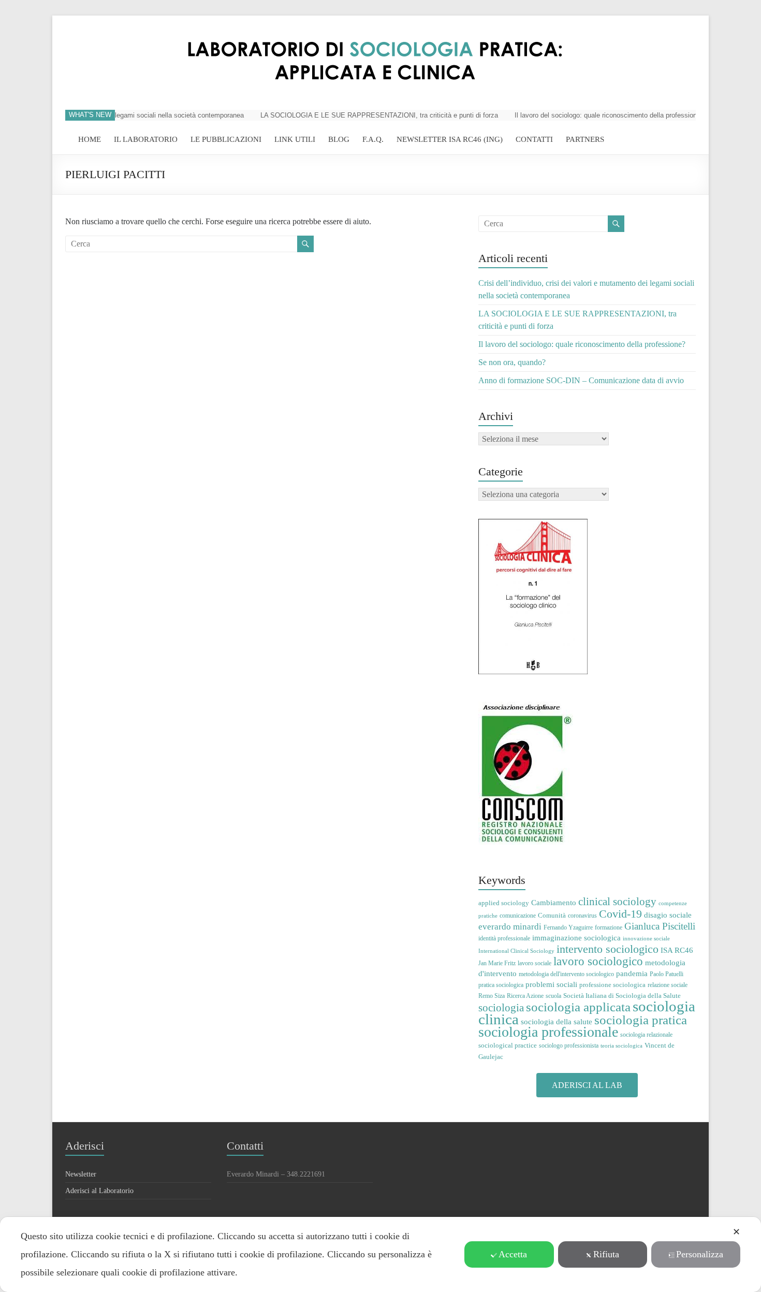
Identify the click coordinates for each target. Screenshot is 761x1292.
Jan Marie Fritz (497, 963)
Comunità (552, 915)
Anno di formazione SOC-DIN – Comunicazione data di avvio (581, 380)
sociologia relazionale (646, 1034)
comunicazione (518, 915)
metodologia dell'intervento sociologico (566, 974)
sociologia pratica (640, 1019)
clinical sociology (617, 901)
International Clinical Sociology (516, 951)
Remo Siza (491, 995)
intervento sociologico (607, 948)
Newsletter (80, 1174)
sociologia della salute (556, 1021)
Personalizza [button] (699, 1254)
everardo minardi (510, 927)
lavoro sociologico (598, 961)
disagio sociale (668, 914)
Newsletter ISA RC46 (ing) (450, 139)
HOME (89, 139)
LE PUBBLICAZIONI (226, 139)
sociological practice (507, 1045)
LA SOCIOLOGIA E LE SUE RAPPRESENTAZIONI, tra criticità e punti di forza (365, 115)
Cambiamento (553, 902)
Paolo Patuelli (666, 974)
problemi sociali (551, 984)
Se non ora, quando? (512, 362)
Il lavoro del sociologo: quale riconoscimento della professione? (595, 115)
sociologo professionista (568, 1045)
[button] (587, 1085)
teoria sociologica (621, 1046)
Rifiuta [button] (606, 1254)
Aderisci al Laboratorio (99, 1191)
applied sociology (503, 903)
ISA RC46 (677, 950)
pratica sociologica (500, 985)
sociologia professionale (548, 1032)
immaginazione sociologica (576, 938)
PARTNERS (585, 139)
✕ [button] (736, 1232)
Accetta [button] (513, 1254)
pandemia (632, 973)
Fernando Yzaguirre (568, 927)
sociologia (501, 1007)
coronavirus (582, 915)
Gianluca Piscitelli (659, 926)
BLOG (338, 139)
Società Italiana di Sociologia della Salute (622, 995)
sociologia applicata (578, 1007)
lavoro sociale (534, 963)
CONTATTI (534, 139)
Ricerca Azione (525, 995)
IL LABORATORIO (146, 139)
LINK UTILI (294, 139)
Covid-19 (620, 913)
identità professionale (504, 938)
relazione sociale (667, 985)
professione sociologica (612, 985)
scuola (553, 995)
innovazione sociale (646, 938)
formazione (608, 927)
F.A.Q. (373, 139)
